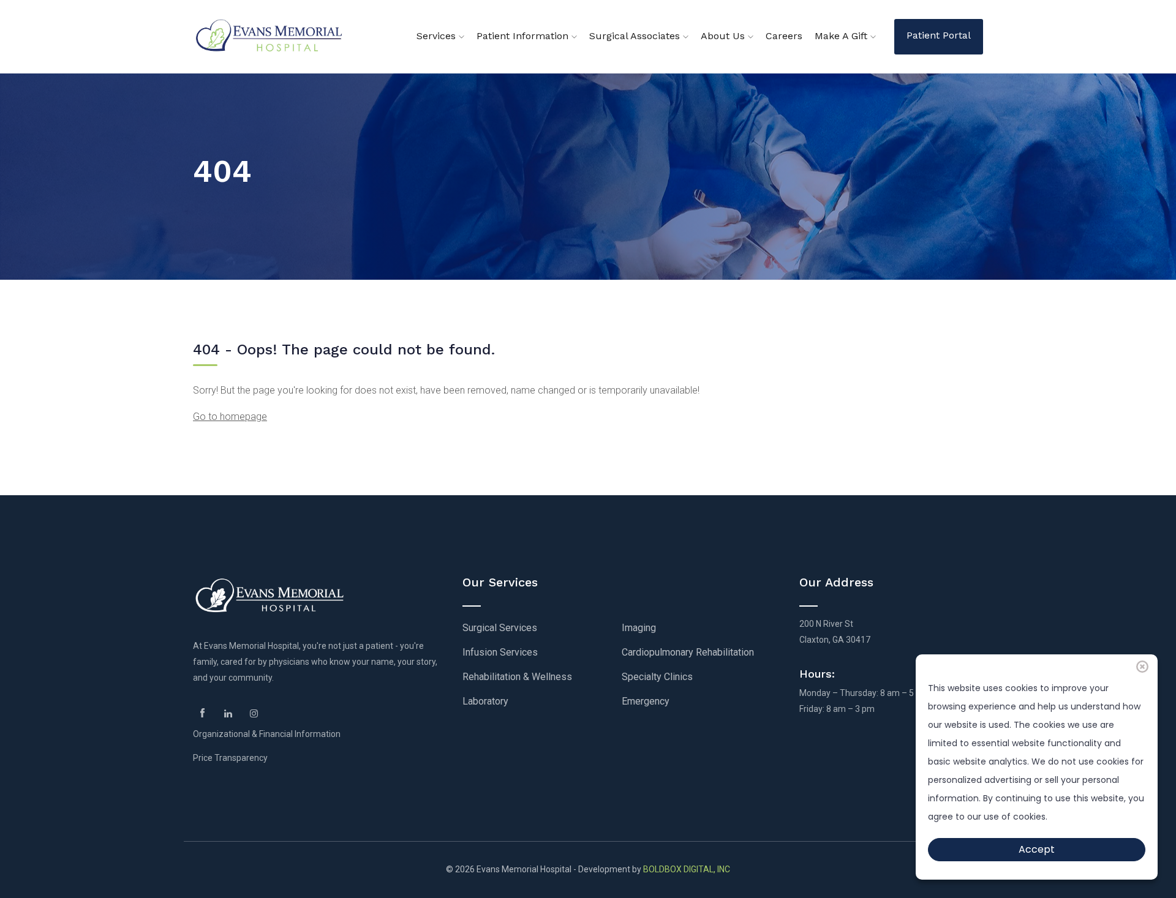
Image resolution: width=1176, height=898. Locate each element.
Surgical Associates (636, 36)
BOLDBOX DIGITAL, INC (686, 869)
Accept (1037, 849)
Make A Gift (842, 36)
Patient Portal (939, 35)
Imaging (639, 628)
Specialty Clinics (657, 677)
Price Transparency (230, 758)
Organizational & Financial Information (267, 734)
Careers (784, 36)
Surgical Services (499, 628)
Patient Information (524, 36)
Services (438, 36)
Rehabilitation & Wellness (517, 677)
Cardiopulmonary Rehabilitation (688, 652)
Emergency (645, 701)
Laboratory (485, 701)
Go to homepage (230, 416)
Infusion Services (500, 652)
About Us (724, 36)
